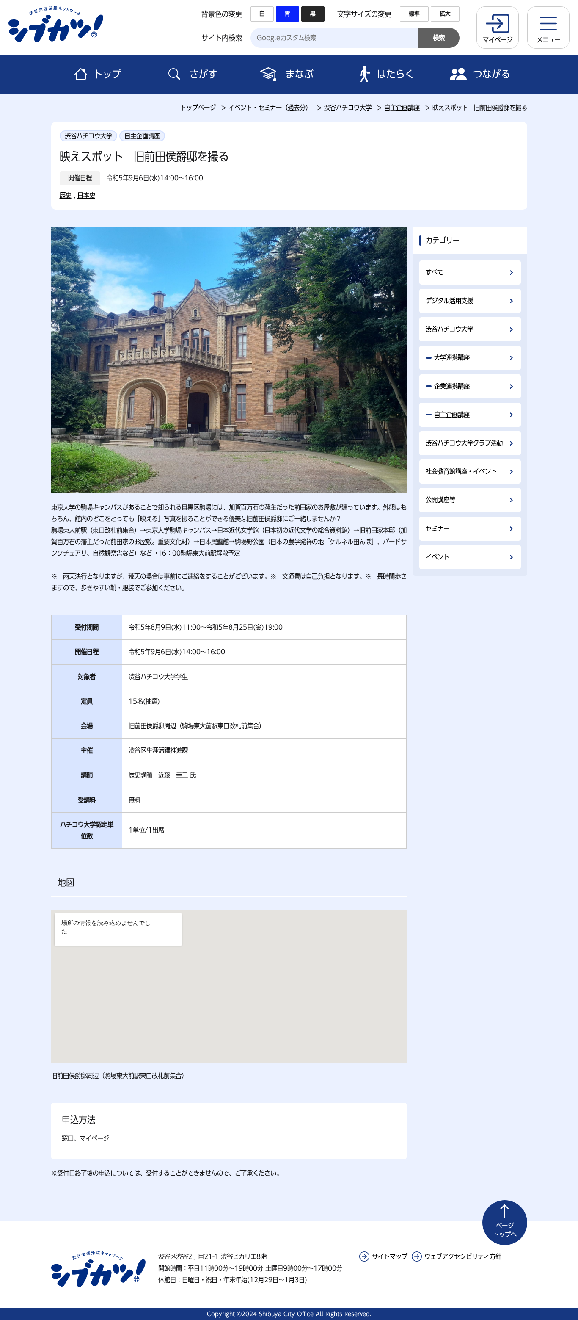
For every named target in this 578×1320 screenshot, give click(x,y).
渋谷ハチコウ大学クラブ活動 (464, 443)
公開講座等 (440, 499)
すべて (434, 272)
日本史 (86, 195)
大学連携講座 (452, 357)
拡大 (445, 14)
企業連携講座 (452, 386)
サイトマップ (389, 1256)
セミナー (437, 528)
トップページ (198, 107)
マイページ (497, 39)
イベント (437, 556)
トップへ (505, 1230)
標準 (414, 14)
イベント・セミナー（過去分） (269, 107)
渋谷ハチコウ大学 (348, 107)
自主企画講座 (402, 107)
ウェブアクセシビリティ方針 (462, 1256)
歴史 (66, 195)
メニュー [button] (548, 39)
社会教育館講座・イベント (461, 471)
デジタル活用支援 (449, 300)
